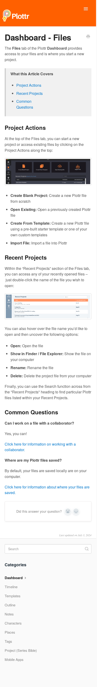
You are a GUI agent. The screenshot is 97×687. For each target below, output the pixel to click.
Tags (8, 641)
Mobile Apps (14, 659)
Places (10, 632)
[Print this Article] (88, 36)
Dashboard (14, 577)
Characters (13, 623)
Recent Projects (29, 93)
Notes (9, 613)
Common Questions (24, 104)
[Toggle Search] (87, 548)
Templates (13, 595)
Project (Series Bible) (21, 650)
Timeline (11, 586)
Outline (10, 604)
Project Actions (28, 85)
